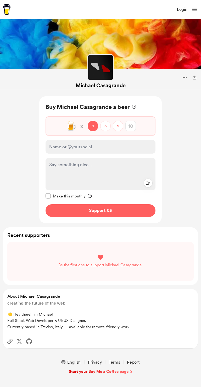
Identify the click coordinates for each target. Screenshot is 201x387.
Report (133, 362)
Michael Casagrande (101, 85)
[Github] (29, 341)
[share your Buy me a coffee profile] (194, 77)
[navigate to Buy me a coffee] (6, 9)
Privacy (95, 362)
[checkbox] (66, 195)
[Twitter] (19, 341)
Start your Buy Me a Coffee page (99, 371)
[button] (195, 9)
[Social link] (10, 341)
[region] (100, 159)
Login (182, 9)
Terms (114, 362)
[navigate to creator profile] (100, 67)
